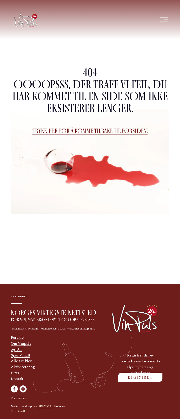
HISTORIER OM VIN (19, 329)
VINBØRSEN (34, 329)
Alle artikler (21, 361)
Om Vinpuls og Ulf (21, 346)
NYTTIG (91, 329)
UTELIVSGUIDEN (48, 329)
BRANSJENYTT (64, 329)
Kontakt (18, 379)
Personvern (18, 398)
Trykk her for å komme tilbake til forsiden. (90, 130)
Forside (17, 337)
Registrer (140, 377)
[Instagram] (23, 388)
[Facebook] (14, 388)
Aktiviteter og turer (23, 370)
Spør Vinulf (20, 355)
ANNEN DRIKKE (79, 329)
